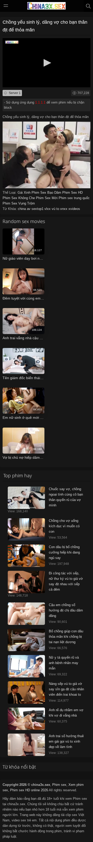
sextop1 (38, 209)
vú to (56, 209)
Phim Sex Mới (47, 198)
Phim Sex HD (72, 192)
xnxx (64, 209)
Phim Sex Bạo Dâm (47, 192)
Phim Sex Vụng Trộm (19, 203)
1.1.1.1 (40, 102)
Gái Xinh (25, 192)
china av (25, 209)
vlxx (48, 209)
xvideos (74, 209)
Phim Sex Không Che (19, 198)
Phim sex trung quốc (74, 198)
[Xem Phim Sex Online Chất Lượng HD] (46, 7)
